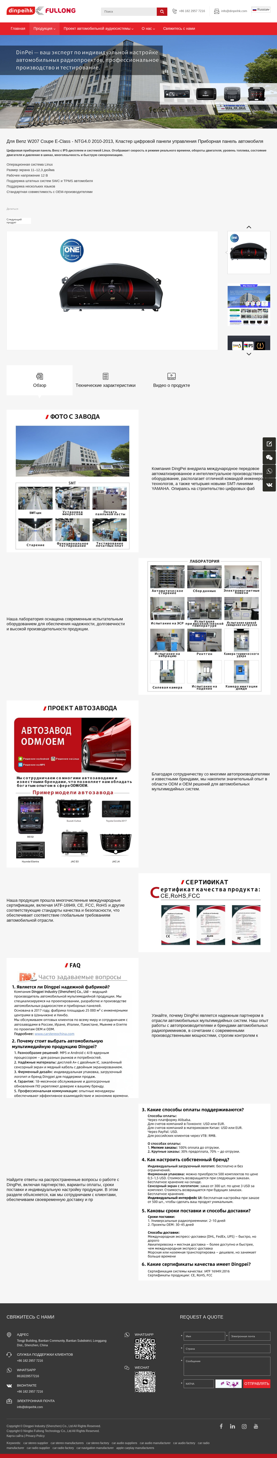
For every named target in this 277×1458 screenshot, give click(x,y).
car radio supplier (38, 1448)
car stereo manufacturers (67, 1443)
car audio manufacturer (155, 1443)
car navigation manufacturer (95, 1448)
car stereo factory (97, 1443)
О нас (147, 28)
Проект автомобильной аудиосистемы (98, 28)
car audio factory (184, 1443)
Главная (18, 28)
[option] (138, 82)
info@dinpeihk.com (234, 11)
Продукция (44, 28)
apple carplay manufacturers (135, 1448)
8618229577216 (28, 1376)
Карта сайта (15, 1435)
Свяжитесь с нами (179, 28)
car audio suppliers (124, 1443)
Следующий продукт (14, 221)
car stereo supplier (35, 1443)
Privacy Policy (35, 1435)
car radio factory (63, 1448)
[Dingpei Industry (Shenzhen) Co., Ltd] (41, 11)
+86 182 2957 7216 (30, 1391)
